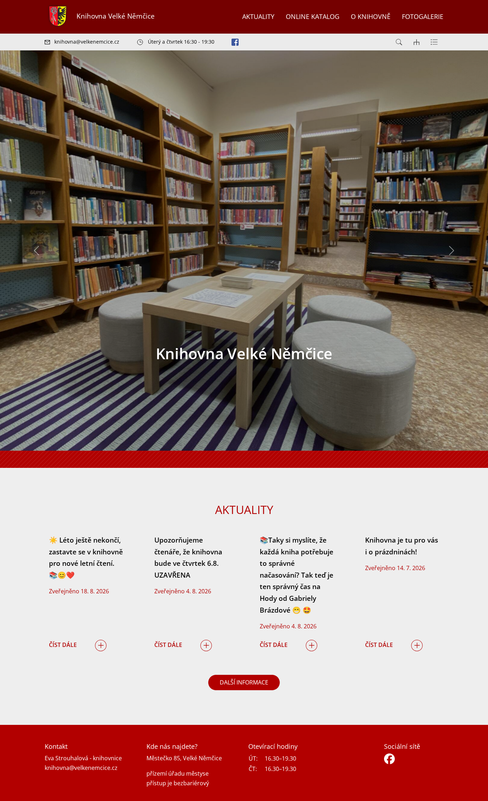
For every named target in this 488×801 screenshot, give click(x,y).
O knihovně (370, 16)
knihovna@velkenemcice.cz (81, 768)
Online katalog (312, 16)
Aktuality (258, 16)
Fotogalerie (422, 16)
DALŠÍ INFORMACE (244, 682)
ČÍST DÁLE (63, 645)
